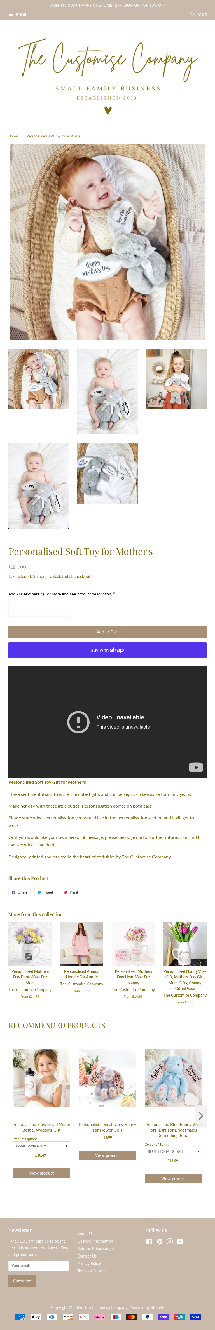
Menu (20, 14)
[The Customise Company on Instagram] (170, 1242)
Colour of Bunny (157, 1144)
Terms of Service (91, 1271)
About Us (85, 1233)
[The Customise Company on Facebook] (149, 1242)
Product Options (25, 1139)
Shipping (41, 576)
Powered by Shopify (146, 1307)
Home (13, 136)
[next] (201, 1116)
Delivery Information (95, 1241)
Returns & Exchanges (95, 1248)
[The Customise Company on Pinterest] (159, 1242)
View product (41, 1172)
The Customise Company (105, 1307)
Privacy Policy (89, 1263)
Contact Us (87, 1256)
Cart (202, 14)
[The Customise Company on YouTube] (180, 1242)
